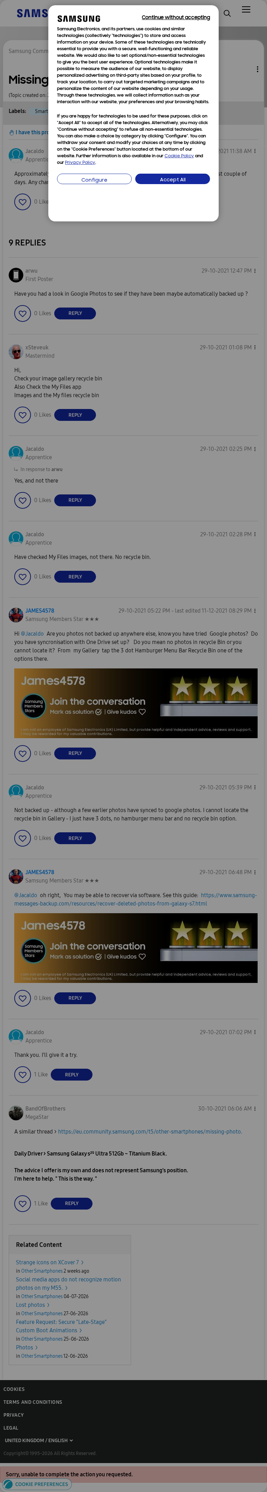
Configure (94, 180)
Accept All (173, 180)
